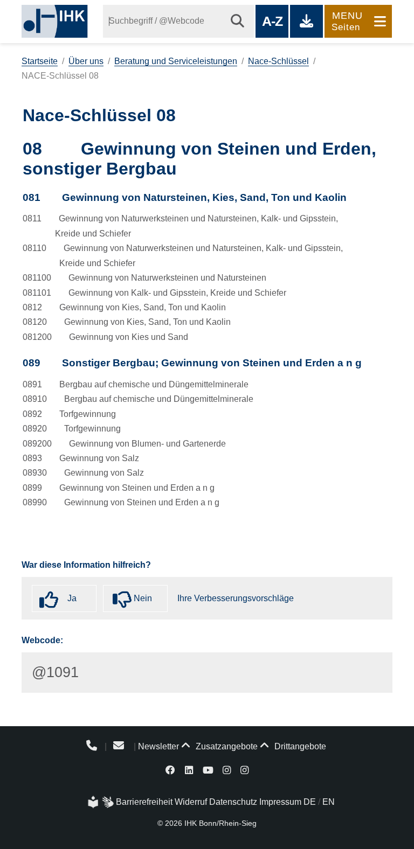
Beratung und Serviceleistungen (175, 61)
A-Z (272, 21)
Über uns (86, 61)
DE (309, 801)
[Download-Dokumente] (306, 21)
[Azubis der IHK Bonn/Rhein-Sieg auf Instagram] (244, 769)
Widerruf (191, 801)
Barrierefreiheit (144, 801)
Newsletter (158, 746)
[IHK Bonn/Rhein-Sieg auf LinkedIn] (189, 769)
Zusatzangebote (226, 746)
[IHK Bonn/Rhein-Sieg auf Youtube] (208, 769)
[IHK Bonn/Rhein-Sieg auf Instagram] (227, 769)
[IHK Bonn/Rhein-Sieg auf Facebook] (171, 769)
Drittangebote (299, 746)
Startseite (40, 61)
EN (328, 801)
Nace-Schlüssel (278, 61)
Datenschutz (233, 801)
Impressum (280, 801)
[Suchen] (237, 21)
